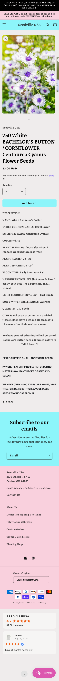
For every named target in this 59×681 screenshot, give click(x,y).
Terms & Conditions (18, 537)
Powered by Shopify (38, 603)
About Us (12, 507)
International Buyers (19, 522)
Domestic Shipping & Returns (24, 514)
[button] (4, 24)
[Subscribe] (48, 456)
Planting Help (15, 544)
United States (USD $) (28, 580)
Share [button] (9, 401)
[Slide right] (36, 119)
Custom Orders (16, 529)
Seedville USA (24, 603)
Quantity (7, 185)
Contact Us (13, 494)
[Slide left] (22, 119)
